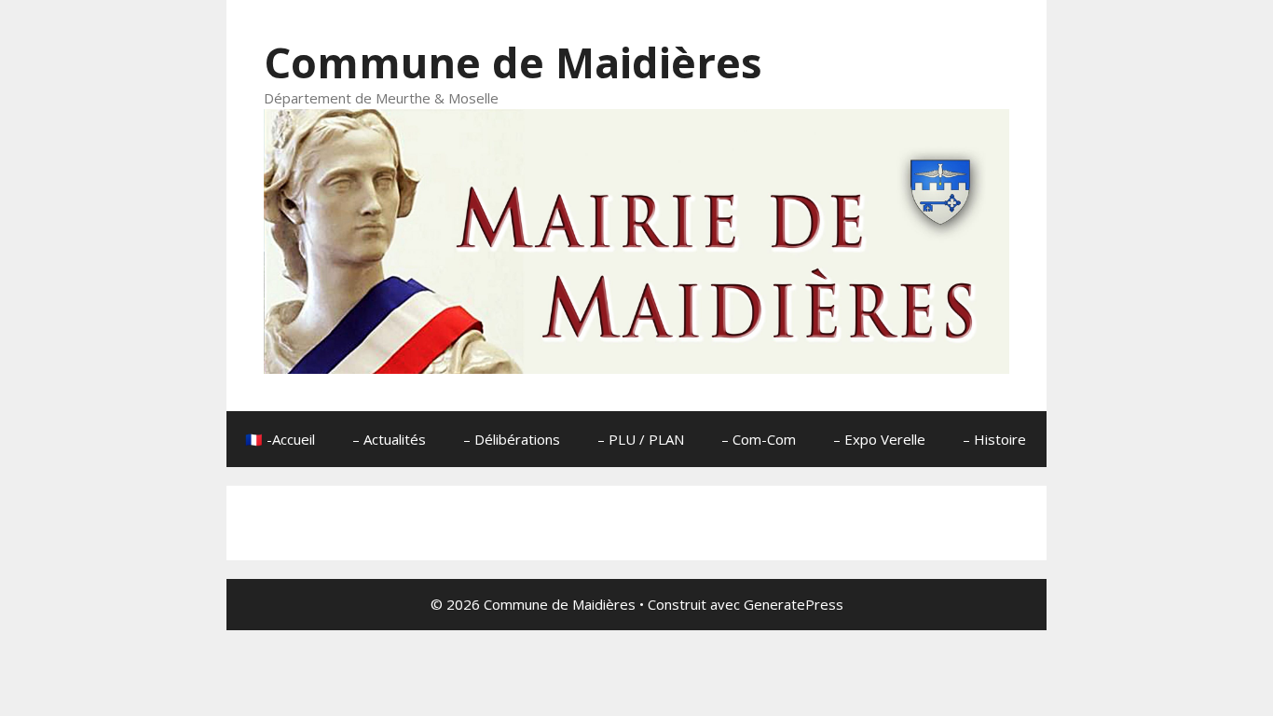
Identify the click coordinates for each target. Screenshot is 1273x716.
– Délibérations (511, 439)
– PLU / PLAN (640, 439)
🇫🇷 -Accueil (280, 439)
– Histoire (994, 439)
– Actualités (389, 439)
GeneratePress (793, 604)
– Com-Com (758, 439)
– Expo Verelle (879, 439)
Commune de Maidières (513, 62)
